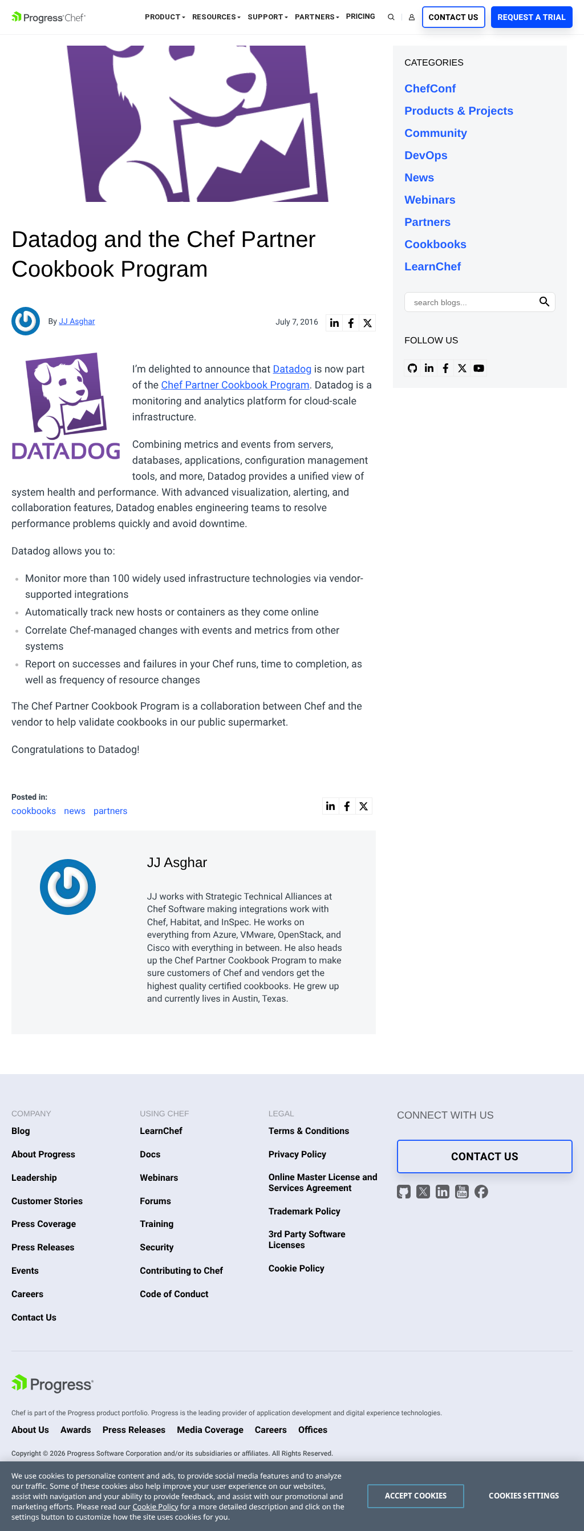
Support (265, 17)
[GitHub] (405, 1193)
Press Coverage (43, 1223)
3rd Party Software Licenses (307, 1239)
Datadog (292, 369)
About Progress (43, 1154)
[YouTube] (463, 1193)
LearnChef (432, 267)
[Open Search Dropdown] (391, 17)
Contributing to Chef (181, 1270)
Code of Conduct (174, 1294)
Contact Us (453, 17)
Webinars (430, 200)
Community (435, 133)
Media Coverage (210, 1429)
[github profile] (412, 367)
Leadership (34, 1177)
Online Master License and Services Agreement (323, 1182)
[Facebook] (481, 1193)
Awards (75, 1429)
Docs (150, 1154)
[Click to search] (544, 302)
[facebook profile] (445, 367)
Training (156, 1223)
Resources (214, 17)
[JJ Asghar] (85, 884)
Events (25, 1270)
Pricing (360, 17)
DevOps (426, 155)
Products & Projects (458, 111)
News (419, 178)
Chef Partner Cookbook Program (235, 385)
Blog (20, 1130)
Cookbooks (435, 244)
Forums (155, 1201)
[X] (424, 1193)
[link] (334, 322)
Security (156, 1247)
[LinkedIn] (444, 1193)
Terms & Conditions (309, 1130)
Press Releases (43, 1247)
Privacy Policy (298, 1154)
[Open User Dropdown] (412, 17)
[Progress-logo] (52, 1385)
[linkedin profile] (428, 367)
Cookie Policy (297, 1268)
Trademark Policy (304, 1211)
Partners (315, 17)
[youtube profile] (478, 367)
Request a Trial (532, 17)
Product (163, 17)
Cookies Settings (524, 1496)
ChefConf (430, 89)
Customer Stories (47, 1201)
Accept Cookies (416, 1496)
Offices (312, 1429)
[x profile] (462, 367)
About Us (30, 1429)
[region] (292, 1496)
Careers (27, 1294)
